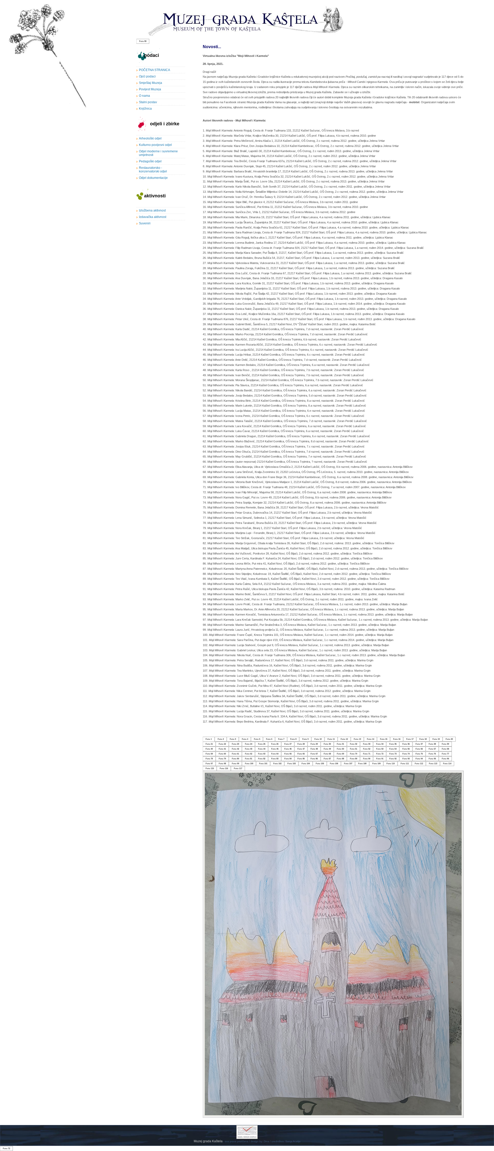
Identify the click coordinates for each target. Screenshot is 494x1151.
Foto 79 (222, 759)
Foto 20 (449, 739)
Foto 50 (340, 749)
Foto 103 (291, 763)
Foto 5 (257, 739)
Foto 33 (366, 744)
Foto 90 (366, 759)
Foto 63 (261, 754)
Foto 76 (432, 754)
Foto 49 (327, 749)
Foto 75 (419, 754)
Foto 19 (436, 739)
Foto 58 (445, 749)
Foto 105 (320, 763)
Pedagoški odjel (150, 161)
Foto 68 (327, 754)
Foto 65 (288, 754)
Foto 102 (277, 763)
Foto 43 (248, 749)
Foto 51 (353, 749)
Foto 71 (366, 754)
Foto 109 (376, 763)
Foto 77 (445, 754)
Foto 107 (348, 763)
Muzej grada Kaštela (208, 1141)
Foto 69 (340, 754)
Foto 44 (261, 749)
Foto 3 (233, 739)
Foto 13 (357, 739)
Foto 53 (379, 749)
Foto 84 (288, 759)
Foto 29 (314, 744)
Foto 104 (306, 763)
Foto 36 (406, 744)
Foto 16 (396, 739)
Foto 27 (288, 744)
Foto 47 (301, 749)
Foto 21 (209, 744)
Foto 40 (209, 749)
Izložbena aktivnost (152, 210)
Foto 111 (405, 763)
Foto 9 (305, 739)
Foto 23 (235, 744)
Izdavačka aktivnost (152, 217)
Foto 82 (261, 759)
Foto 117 (238, 768)
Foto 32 (353, 744)
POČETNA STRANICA (154, 70)
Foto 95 (432, 759)
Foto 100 (249, 763)
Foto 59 (209, 754)
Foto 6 (269, 739)
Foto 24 (248, 744)
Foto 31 (340, 744)
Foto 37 (419, 744)
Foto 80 (142, 41)
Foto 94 (419, 759)
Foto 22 (222, 744)
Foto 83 (274, 759)
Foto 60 (222, 754)
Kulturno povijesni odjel (155, 145)
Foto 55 (406, 749)
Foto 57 (432, 749)
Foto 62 (248, 754)
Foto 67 (314, 754)
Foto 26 (274, 744)
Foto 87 (327, 759)
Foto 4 (245, 739)
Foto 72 (379, 754)
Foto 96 (445, 759)
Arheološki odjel (150, 138)
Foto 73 (392, 754)
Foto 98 (222, 763)
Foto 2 (221, 739)
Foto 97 (209, 763)
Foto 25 (261, 744)
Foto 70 (353, 754)
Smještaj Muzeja (150, 83)
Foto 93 (406, 759)
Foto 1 (209, 739)
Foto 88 (340, 759)
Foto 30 (327, 744)
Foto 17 (409, 739)
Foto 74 (406, 754)
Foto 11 (331, 739)
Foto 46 (288, 749)
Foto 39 (445, 744)
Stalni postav (148, 102)
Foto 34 (379, 744)
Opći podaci (147, 76)
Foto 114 (447, 763)
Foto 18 (423, 739)
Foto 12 (344, 739)
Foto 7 (281, 739)
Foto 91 (379, 759)
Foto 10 (318, 739)
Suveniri (145, 223)
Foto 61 (235, 754)
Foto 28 (301, 744)
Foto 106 (334, 763)
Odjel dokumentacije (153, 178)
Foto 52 (366, 749)
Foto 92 (392, 759)
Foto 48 (314, 749)
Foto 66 (301, 754)
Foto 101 (263, 763)
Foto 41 (222, 749)
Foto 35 (392, 744)
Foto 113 (433, 763)
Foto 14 (370, 739)
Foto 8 (293, 739)
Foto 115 (210, 768)
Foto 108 (362, 763)
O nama (144, 96)
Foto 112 (419, 763)
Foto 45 (274, 749)
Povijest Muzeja (150, 89)
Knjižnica (145, 108)
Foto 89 (353, 759)
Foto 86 (314, 759)
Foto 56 (419, 749)
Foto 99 (235, 763)
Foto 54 (392, 749)
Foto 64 (274, 754)
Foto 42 (235, 749)
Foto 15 (383, 739)
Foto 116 (224, 768)
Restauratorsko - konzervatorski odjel (153, 169)
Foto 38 (432, 744)
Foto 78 (209, 759)
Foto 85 (301, 759)
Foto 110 (390, 763)
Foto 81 (248, 759)
